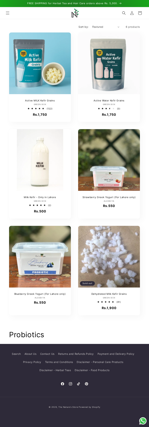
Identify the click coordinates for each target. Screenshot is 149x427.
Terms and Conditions (59, 362)
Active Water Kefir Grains (109, 100)
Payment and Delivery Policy (116, 353)
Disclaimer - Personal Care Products (100, 362)
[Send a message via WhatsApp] (143, 421)
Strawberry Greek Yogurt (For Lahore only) (109, 197)
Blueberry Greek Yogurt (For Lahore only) (40, 293)
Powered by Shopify (89, 407)
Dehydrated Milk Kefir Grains (109, 293)
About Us (30, 353)
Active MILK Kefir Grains (40, 100)
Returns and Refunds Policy (76, 353)
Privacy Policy (32, 362)
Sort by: (83, 26)
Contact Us (47, 353)
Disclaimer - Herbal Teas (55, 370)
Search (16, 353)
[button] (8, 13)
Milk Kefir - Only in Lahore (40, 197)
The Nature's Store (68, 407)
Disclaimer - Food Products (92, 370)
